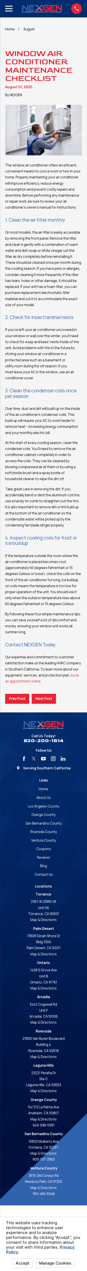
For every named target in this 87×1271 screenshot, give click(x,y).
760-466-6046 (43, 1193)
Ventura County (43, 840)
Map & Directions (43, 919)
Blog (43, 866)
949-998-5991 (44, 1125)
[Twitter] (33, 758)
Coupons (43, 849)
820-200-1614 (44, 740)
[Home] (42, 9)
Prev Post (17, 698)
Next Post (43, 698)
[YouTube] (43, 758)
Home (43, 789)
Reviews (43, 857)
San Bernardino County (43, 823)
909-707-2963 (44, 1159)
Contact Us (44, 874)
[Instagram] (53, 758)
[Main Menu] (8, 8)
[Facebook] (24, 758)
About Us (43, 797)
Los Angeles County (43, 806)
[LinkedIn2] (63, 758)
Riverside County (43, 831)
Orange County (43, 814)
